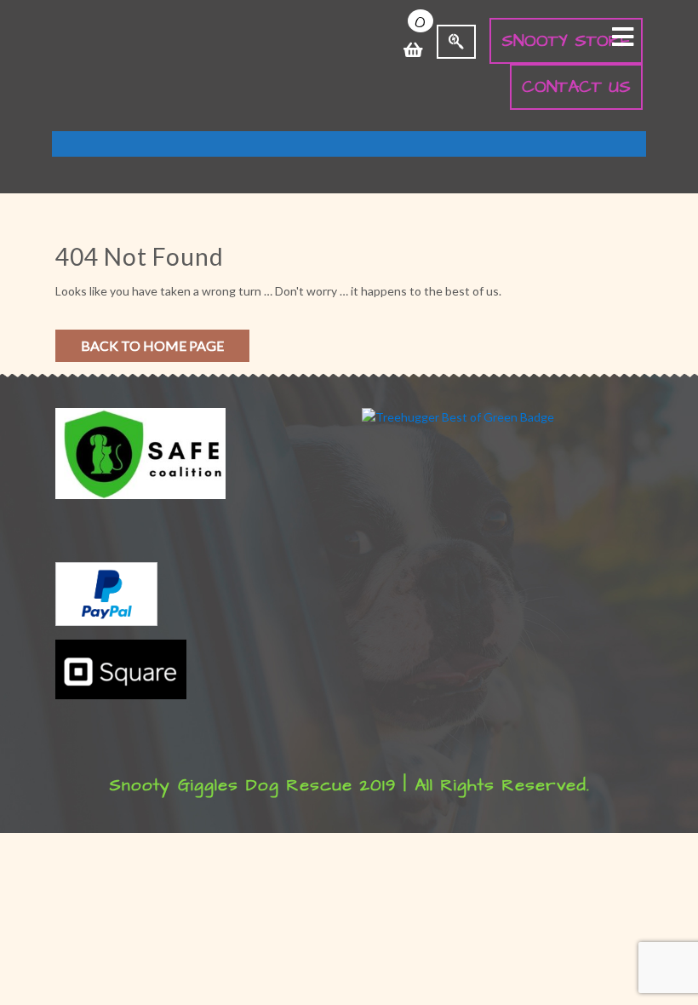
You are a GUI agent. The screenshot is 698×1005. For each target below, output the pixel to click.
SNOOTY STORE (566, 41)
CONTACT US (576, 87)
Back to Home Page (152, 345)
